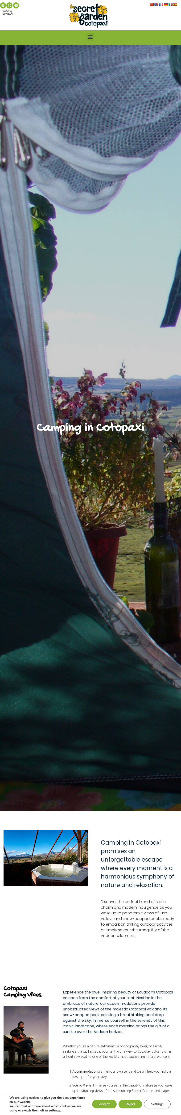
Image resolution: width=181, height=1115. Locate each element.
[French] (161, 5)
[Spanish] (175, 5)
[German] (166, 5)
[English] (156, 5)
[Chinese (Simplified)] (151, 5)
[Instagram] (9, 5)
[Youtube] (16, 5)
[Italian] (170, 5)
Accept (104, 1104)
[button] (90, 37)
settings (54, 1110)
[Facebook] (3, 5)
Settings (157, 1104)
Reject (130, 1104)
